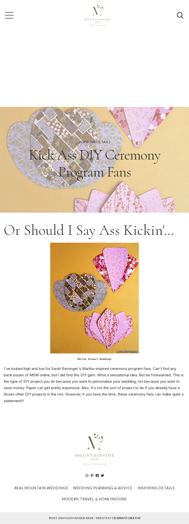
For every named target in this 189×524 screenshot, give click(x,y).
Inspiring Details (94, 142)
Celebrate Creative (126, 518)
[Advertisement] (94, 69)
